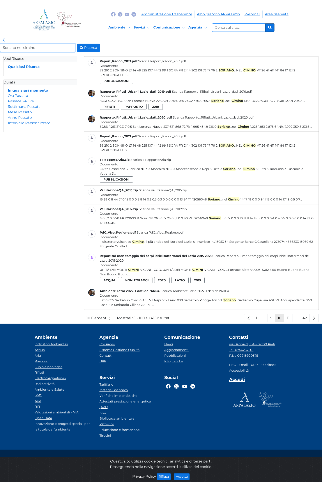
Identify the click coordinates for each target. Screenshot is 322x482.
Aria (38, 356)
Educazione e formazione (119, 430)
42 (306, 319)
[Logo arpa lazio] (44, 20)
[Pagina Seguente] (314, 318)
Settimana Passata (24, 107)
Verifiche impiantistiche (118, 396)
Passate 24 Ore (21, 101)
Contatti (105, 356)
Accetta (183, 476)
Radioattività (45, 384)
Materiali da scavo (113, 390)
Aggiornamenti (176, 350)
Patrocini (106, 424)
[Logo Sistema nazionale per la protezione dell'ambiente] (69, 20)
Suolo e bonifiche (48, 367)
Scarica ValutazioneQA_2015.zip (163, 190)
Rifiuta (165, 476)
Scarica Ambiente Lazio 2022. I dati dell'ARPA (195, 291)
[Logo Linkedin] (134, 14)
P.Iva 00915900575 (243, 356)
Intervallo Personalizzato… (30, 123)
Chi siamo (107, 344)
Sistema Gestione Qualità (119, 350)
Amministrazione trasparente (166, 14)
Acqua (40, 350)
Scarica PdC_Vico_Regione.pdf (160, 232)
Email (243, 365)
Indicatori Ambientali (51, 344)
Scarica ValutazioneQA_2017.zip (163, 209)
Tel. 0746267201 (241, 350)
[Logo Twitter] (120, 14)
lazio (180, 280)
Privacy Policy (144, 476)
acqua (109, 280)
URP (102, 361)
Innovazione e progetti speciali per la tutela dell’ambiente (62, 426)
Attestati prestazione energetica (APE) (125, 404)
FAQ (102, 413)
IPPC (38, 395)
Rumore (41, 361)
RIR (37, 407)
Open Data (43, 418)
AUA (38, 401)
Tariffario (106, 384)
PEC (232, 365)
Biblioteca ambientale (116, 418)
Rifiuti (39, 372)
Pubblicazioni (175, 356)
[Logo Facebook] (113, 14)
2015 (197, 280)
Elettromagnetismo (50, 378)
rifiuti (109, 107)
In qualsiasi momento (28, 90)
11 (289, 319)
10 (281, 319)
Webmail (252, 14)
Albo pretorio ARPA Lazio (218, 14)
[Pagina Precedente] (248, 318)
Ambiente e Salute (49, 390)
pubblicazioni (116, 81)
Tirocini (105, 436)
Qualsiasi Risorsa (24, 67)
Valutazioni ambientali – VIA (56, 412)
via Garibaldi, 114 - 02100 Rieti (252, 344)
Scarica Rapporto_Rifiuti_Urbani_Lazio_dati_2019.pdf (212, 92)
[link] (3, 40)
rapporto (133, 107)
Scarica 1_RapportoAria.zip (151, 160)
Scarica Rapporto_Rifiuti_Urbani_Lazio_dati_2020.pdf (213, 117)
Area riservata (276, 14)
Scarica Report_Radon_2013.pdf (162, 61)
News (168, 344)
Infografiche (173, 361)
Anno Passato (20, 117)
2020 (162, 280)
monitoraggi (137, 280)
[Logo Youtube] (127, 14)
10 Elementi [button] (100, 319)
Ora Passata (18, 96)
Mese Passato (20, 112)
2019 (155, 107)
